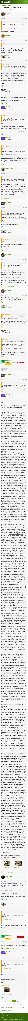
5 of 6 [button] (14, 1001)
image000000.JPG (6, 993)
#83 (26, 60)
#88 (26, 207)
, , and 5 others (10, 872)
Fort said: (4, 115)
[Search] (25, 2)
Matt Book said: (5, 22)
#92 (26, 311)
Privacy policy (19, 1015)
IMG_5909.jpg (5, 867)
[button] (2, 2)
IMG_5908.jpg (17, 867)
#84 (26, 95)
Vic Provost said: (6, 911)
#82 (26, 40)
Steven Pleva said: (6, 211)
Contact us (4, 1015)
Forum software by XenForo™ (12, 1019)
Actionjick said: (5, 239)
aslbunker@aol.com (6, 890)
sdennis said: (5, 383)
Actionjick (8, 202)
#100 (26, 957)
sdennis (7, 306)
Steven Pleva (9, 55)
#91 (26, 295)
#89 (26, 235)
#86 (26, 143)
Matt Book (8, 35)
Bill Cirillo (8, 107)
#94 (26, 366)
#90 (26, 259)
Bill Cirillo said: (5, 146)
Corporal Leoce (5, 10)
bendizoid (8, 13)
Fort (6, 90)
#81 (26, 18)
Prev (9, 1001)
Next (18, 1001)
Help (24, 1015)
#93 (26, 336)
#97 (26, 881)
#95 (26, 379)
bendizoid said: (5, 43)
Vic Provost (8, 876)
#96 (26, 400)
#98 (26, 908)
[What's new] (23, 2)
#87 (26, 173)
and (7, 198)
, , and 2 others (11, 86)
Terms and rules (11, 1015)
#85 (26, 112)
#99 (26, 941)
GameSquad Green (7, 1013)
